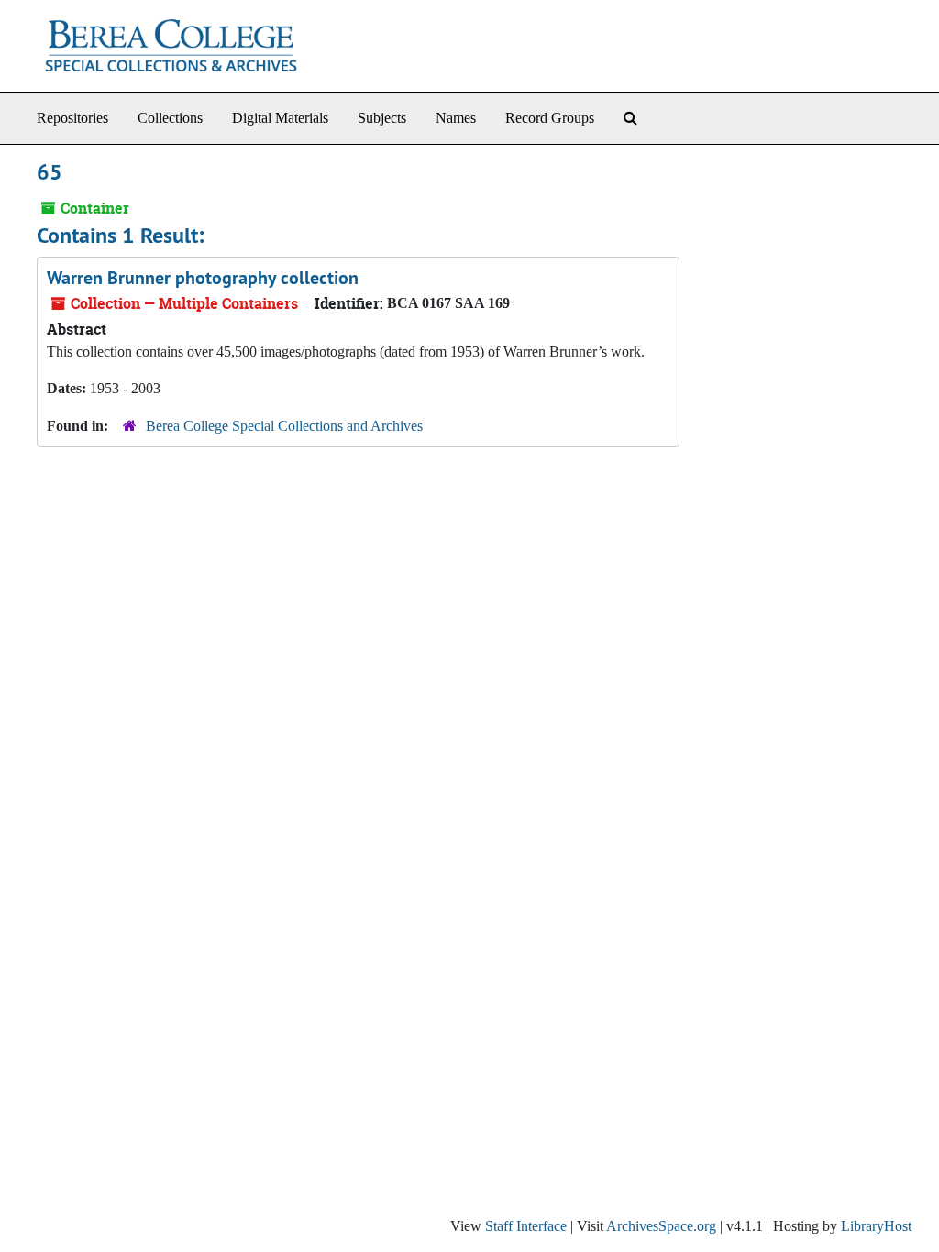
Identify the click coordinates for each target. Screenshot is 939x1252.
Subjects (382, 118)
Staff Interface (526, 1226)
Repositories (72, 118)
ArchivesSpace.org (661, 1226)
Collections (170, 118)
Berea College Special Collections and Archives (284, 426)
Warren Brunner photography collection (203, 278)
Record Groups (549, 118)
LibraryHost (876, 1226)
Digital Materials (280, 118)
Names (456, 118)
